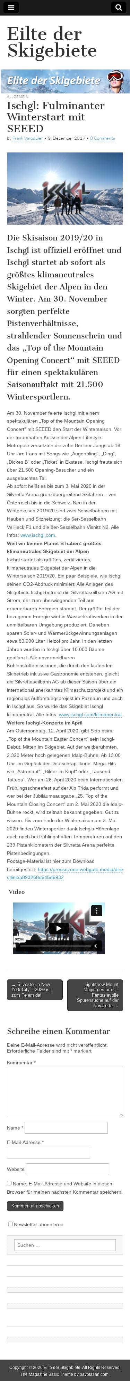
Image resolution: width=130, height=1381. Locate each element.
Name (15, 1128)
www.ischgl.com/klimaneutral (90, 714)
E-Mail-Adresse (25, 1142)
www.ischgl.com (37, 535)
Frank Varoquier (27, 138)
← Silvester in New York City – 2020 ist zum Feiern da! (31, 990)
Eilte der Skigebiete (52, 42)
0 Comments (102, 138)
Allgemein (17, 96)
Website (16, 1169)
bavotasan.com (94, 1374)
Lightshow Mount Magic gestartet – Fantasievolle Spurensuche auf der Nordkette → (98, 995)
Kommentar (21, 1062)
